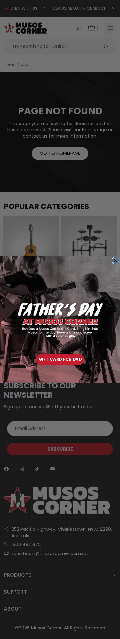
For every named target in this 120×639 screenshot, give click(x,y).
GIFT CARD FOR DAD (60, 359)
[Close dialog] (115, 260)
